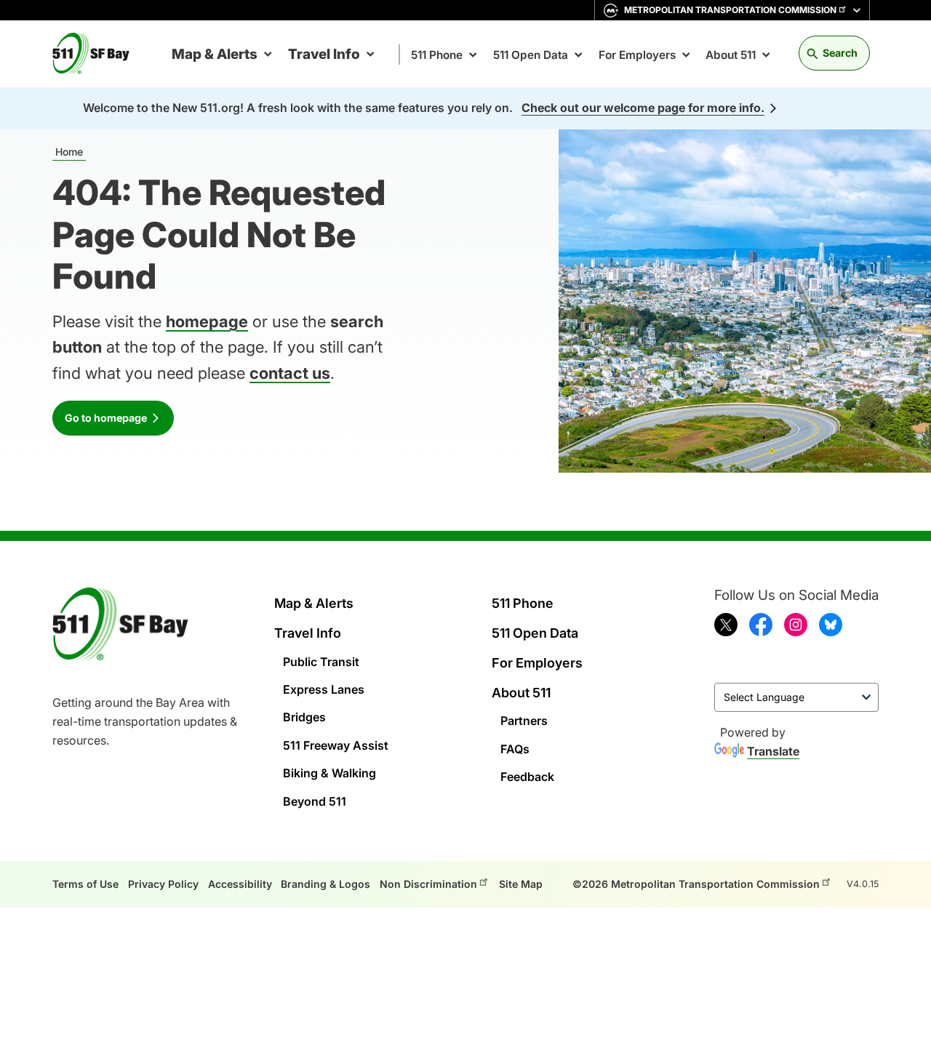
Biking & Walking (329, 773)
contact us (289, 373)
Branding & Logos (325, 884)
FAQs (515, 749)
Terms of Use (85, 884)
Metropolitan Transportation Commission (730, 9)
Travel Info (324, 54)
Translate (773, 751)
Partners (524, 720)
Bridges (304, 717)
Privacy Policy (163, 884)
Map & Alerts (214, 54)
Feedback (527, 776)
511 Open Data (530, 55)
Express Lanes (323, 689)
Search (840, 53)
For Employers (637, 55)
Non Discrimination (428, 884)
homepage (207, 321)
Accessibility (240, 884)
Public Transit (321, 661)
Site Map (521, 884)
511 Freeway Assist (335, 745)
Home (69, 151)
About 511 (731, 55)
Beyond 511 (314, 801)
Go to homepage (106, 418)
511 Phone (437, 55)
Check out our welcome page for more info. (643, 107)
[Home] (96, 53)
